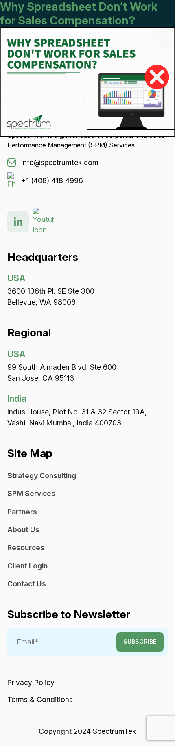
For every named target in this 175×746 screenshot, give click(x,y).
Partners (22, 511)
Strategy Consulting (41, 475)
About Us (23, 529)
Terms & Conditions (40, 699)
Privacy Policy (31, 682)
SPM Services (31, 493)
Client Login (27, 566)
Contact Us (26, 583)
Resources (25, 547)
